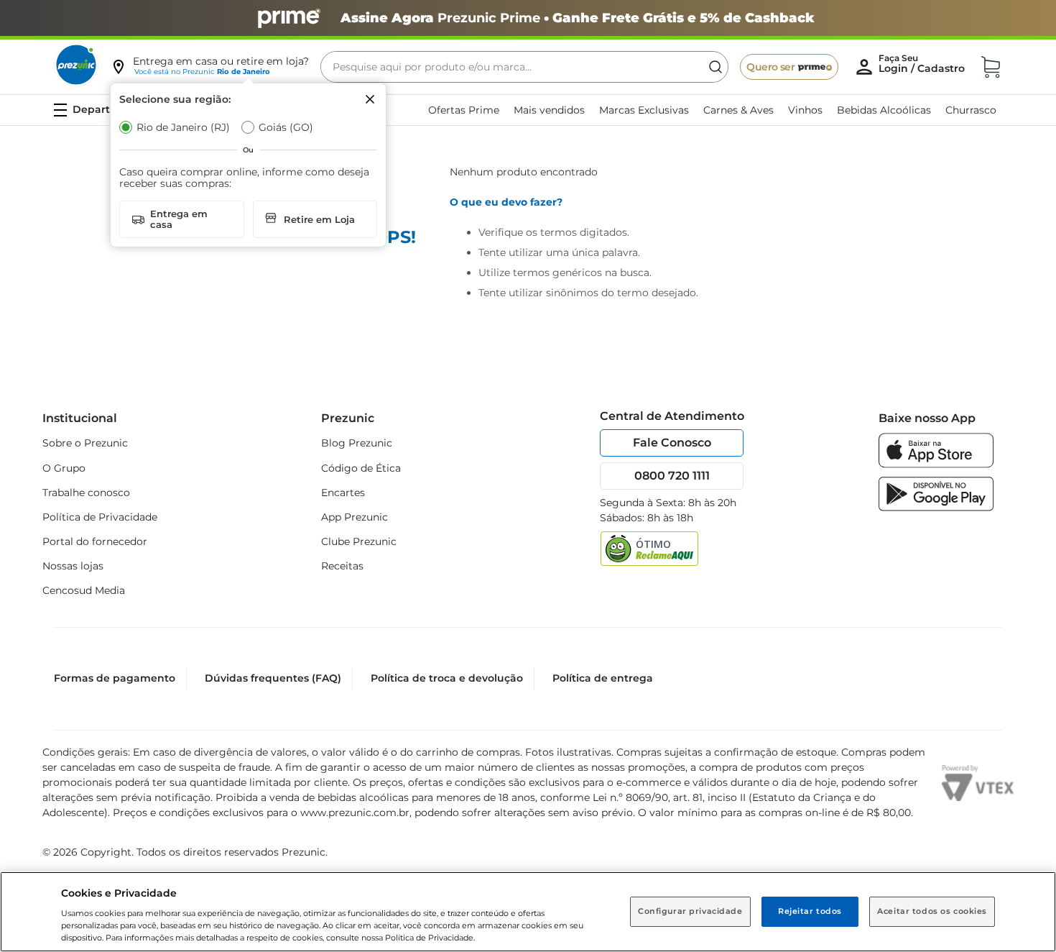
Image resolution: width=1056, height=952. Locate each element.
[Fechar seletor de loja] (369, 99)
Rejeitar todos (810, 911)
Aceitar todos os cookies (932, 911)
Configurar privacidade (690, 911)
